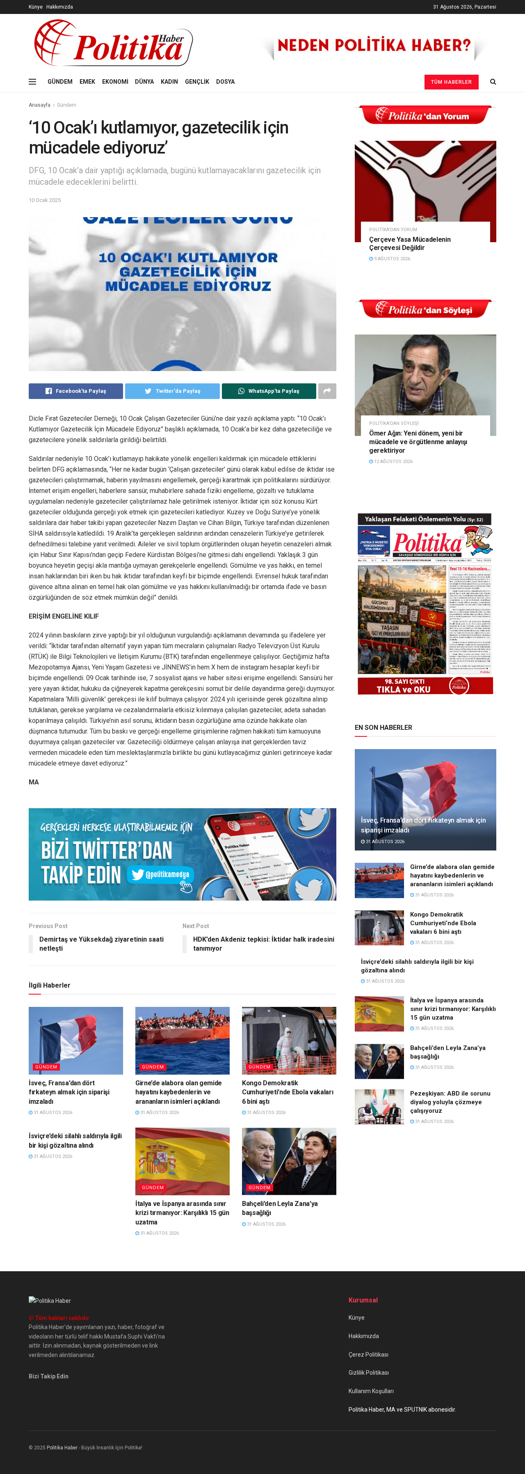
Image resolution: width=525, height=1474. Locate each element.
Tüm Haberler (451, 82)
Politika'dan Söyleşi (394, 423)
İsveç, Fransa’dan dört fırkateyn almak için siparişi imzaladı (69, 1092)
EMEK (87, 81)
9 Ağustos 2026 (391, 258)
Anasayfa (39, 105)
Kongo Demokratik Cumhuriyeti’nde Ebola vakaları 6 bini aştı (287, 1092)
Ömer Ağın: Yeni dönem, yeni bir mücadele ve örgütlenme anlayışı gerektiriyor (418, 441)
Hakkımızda (59, 7)
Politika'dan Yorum (393, 229)
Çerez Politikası (368, 1354)
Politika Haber (62, 1448)
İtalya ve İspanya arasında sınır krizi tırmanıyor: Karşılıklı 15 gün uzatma (182, 1213)
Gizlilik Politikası (369, 1372)
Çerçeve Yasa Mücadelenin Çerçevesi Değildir (409, 244)
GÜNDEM (60, 81)
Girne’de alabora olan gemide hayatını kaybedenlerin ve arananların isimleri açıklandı (178, 1092)
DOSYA (225, 81)
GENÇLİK (197, 81)
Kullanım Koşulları (371, 1391)
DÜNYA (144, 81)
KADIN (169, 81)
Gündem (66, 105)
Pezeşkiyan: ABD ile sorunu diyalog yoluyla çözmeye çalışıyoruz (450, 1102)
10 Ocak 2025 (45, 200)
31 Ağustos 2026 (52, 1112)
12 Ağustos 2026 (393, 461)
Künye (36, 7)
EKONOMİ (115, 81)
